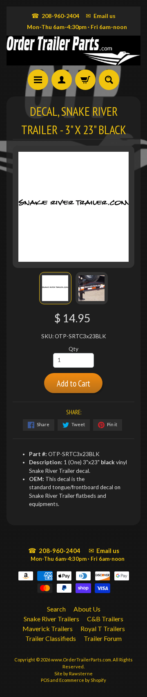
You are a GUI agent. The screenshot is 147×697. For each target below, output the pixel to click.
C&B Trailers (105, 619)
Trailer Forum (103, 638)
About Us (87, 609)
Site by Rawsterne (73, 673)
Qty (73, 349)
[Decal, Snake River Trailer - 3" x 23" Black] (55, 288)
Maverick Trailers (47, 628)
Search (56, 609)
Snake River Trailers (51, 619)
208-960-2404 (55, 15)
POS (45, 680)
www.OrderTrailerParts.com (81, 659)
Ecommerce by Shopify (82, 680)
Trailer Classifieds (50, 638)
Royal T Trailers (102, 628)
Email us (101, 15)
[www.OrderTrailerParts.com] (73, 50)
